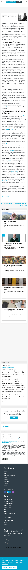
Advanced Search (7, 489)
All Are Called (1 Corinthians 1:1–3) (9, 369)
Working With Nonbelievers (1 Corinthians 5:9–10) (12, 383)
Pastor (5, 522)
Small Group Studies (8, 503)
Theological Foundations (9, 475)
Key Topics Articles (8, 501)
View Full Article (5, 197)
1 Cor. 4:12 (10, 123)
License (6, 479)
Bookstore (6, 481)
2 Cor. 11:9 (13, 129)
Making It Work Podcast (9, 513)
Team (5, 473)
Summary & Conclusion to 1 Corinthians (10, 400)
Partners (6, 477)
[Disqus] (14, 343)
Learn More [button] (5, 564)
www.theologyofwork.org (6, 442)
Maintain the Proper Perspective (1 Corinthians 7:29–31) (13, 387)
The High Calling (7, 505)
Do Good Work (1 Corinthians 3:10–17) (10, 380)
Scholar (6, 524)
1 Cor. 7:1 (13, 171)
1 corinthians (6, 426)
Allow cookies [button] (12, 567)
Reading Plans (7, 507)
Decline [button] (5, 567)
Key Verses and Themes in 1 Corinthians (10, 402)
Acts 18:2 (16, 119)
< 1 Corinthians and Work (6, 203)
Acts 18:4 (7, 129)
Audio (5, 511)
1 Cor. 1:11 (8, 160)
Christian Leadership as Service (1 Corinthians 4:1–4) (12, 381)
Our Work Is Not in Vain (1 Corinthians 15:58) (11, 394)
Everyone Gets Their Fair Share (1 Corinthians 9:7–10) (13, 389)
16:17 (17, 171)
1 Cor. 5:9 (12, 150)
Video (5, 509)
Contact (6, 483)
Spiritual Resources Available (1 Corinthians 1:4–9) (12, 371)
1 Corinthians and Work (6, 365)
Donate (14, 418)
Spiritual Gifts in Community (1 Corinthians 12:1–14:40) (13, 393)
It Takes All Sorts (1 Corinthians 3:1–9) (10, 378)
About (5, 471)
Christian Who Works (8, 520)
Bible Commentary (8, 499)
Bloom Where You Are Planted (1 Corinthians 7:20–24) (13, 385)
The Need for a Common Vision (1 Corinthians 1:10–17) (13, 372)
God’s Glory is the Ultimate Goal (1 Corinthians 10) (12, 391)
